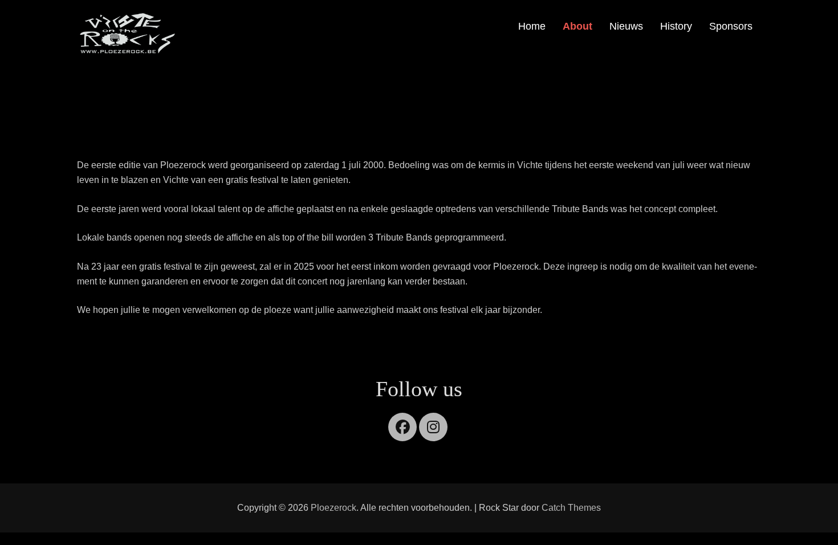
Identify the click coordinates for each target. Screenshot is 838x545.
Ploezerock (333, 508)
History (676, 26)
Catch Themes (571, 508)
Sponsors (730, 26)
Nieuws (626, 26)
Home (532, 26)
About (577, 26)
